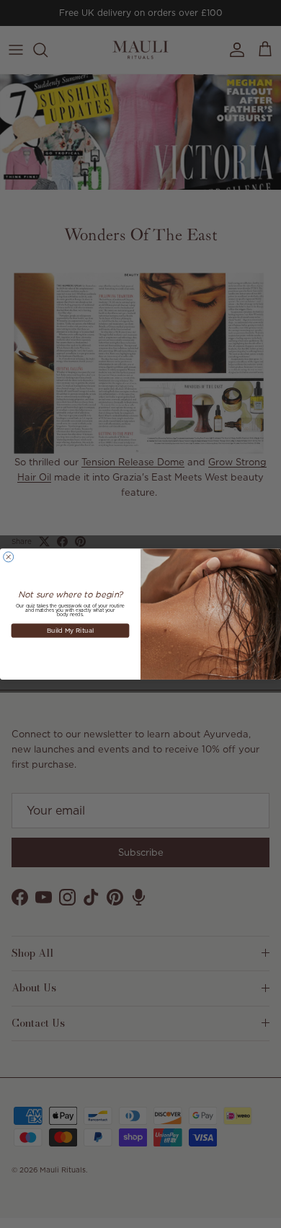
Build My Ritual (70, 630)
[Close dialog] (9, 557)
